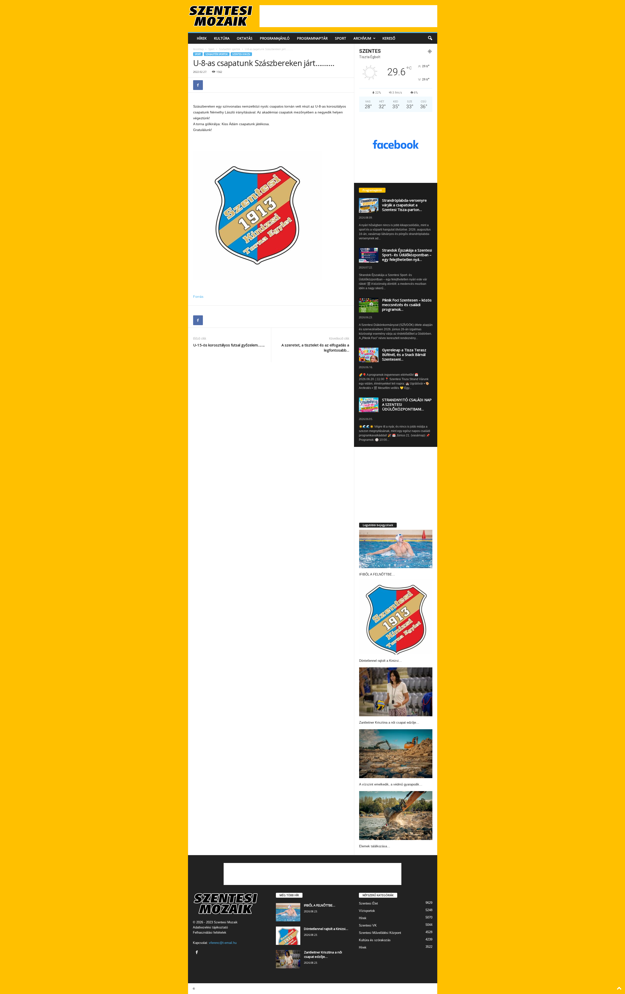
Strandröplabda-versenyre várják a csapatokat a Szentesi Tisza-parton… (404, 205)
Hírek (202, 38)
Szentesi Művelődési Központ (380, 933)
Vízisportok (367, 911)
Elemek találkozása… (374, 846)
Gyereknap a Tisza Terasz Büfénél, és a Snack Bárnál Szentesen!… (404, 354)
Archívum (362, 38)
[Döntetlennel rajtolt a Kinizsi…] (395, 617)
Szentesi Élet (368, 903)
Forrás (198, 296)
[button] (430, 38)
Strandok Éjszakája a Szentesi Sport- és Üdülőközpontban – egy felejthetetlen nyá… (407, 255)
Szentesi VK (368, 925)
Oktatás (244, 38)
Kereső (388, 38)
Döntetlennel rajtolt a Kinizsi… (380, 661)
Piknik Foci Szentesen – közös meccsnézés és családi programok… (407, 305)
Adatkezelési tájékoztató (210, 927)
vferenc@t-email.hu (223, 943)
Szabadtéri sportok (229, 49)
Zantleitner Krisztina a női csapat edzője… (389, 722)
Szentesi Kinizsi (241, 54)
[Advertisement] (348, 16)
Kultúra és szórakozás (375, 940)
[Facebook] (198, 85)
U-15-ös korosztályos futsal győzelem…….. (229, 344)
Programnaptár (312, 38)
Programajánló (275, 38)
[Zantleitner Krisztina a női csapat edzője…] (395, 691)
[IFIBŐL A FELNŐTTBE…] (395, 549)
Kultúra (221, 38)
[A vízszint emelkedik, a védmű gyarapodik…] (395, 753)
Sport (340, 38)
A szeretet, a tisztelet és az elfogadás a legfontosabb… (315, 347)
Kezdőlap (198, 49)
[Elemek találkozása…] (395, 815)
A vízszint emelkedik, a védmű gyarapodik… (390, 784)
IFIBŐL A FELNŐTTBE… (377, 574)
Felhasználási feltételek (209, 932)
